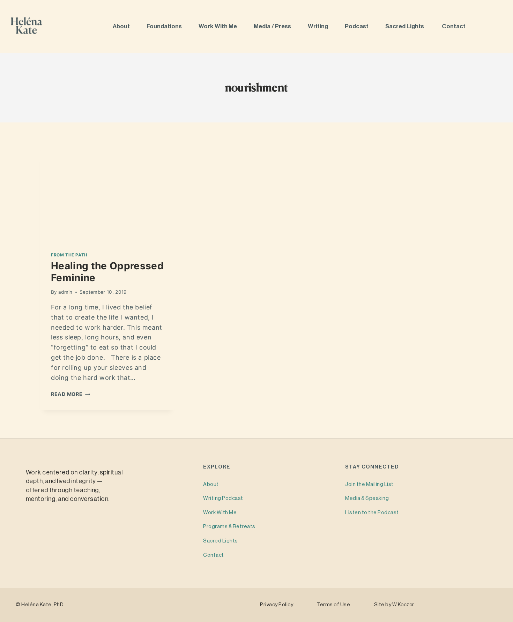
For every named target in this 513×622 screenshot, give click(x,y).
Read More (70, 394)
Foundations (165, 26)
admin (65, 292)
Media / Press (273, 26)
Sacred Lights (405, 26)
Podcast (357, 26)
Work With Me (218, 26)
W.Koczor (403, 604)
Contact (454, 26)
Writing (318, 26)
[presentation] (107, 195)
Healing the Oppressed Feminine (107, 272)
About (122, 26)
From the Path (69, 254)
